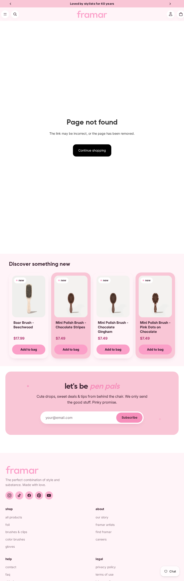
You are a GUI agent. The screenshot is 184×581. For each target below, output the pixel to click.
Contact (10, 567)
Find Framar (104, 532)
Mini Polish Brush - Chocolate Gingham (113, 327)
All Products (13, 517)
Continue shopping (92, 150)
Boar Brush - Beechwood (23, 324)
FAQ (7, 574)
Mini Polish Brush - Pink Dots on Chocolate (155, 327)
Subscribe (129, 417)
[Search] (15, 14)
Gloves (10, 546)
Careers (101, 539)
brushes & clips (16, 532)
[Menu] (5, 14)
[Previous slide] (17, 296)
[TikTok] (19, 495)
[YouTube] (49, 495)
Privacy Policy (106, 567)
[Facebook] (29, 495)
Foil (7, 525)
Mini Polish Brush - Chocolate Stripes (71, 324)
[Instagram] (9, 495)
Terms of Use (105, 574)
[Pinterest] (39, 495)
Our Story (102, 517)
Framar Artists (105, 525)
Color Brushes (15, 539)
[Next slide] (40, 296)
